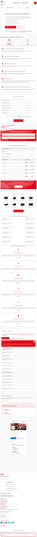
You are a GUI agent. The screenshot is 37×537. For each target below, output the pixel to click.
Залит (3, 169)
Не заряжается (4, 176)
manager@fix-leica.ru (4, 506)
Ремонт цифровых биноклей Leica (12, 488)
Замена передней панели (5, 110)
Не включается (4, 173)
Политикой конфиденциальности (26, 403)
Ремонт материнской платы (5, 100)
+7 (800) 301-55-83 (16, 2)
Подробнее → (32, 162)
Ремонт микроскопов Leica (10, 486)
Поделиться (1, 523)
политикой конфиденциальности (22, 139)
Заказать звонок (18, 186)
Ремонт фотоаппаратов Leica (11, 484)
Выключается (4, 162)
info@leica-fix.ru (3, 504)
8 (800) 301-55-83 (3, 501)
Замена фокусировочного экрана (6, 105)
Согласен (33, 534)
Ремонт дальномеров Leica (10, 490)
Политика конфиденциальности (18, 530)
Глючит (3, 166)
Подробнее (18, 257)
